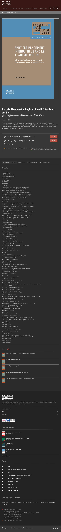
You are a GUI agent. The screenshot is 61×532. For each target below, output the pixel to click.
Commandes (13, 8)
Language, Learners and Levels (13, 359)
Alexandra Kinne (7, 120)
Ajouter (54, 140)
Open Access (43, 8)
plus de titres (7, 456)
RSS (3, 411)
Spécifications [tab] (33, 162)
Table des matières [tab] (10, 162)
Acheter (54, 136)
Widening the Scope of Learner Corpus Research (17, 372)
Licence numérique (9, 144)
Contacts (4, 414)
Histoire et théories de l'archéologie (14, 432)
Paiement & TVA (49, 148)
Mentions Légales (7, 409)
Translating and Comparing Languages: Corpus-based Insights (20, 378)
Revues (35, 8)
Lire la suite (20, 128)
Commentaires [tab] (45, 162)
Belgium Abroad (9, 443)
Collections (28, 8)
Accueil (5, 8)
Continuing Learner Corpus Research (14, 365)
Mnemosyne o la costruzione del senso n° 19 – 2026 (17, 438)
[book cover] (30, 59)
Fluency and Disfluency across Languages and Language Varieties (20, 353)
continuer (25, 403)
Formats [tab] (22, 162)
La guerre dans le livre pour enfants (14, 449)
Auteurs (21, 8)
